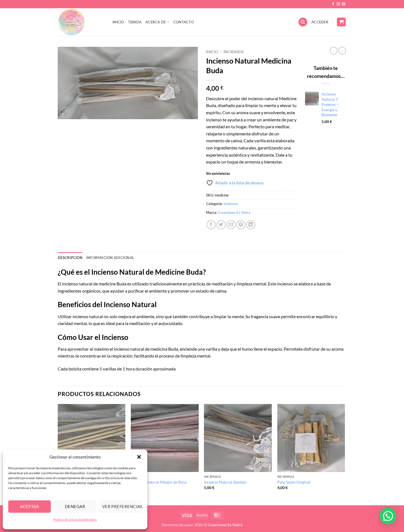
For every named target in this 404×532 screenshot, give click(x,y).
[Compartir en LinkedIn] (250, 224)
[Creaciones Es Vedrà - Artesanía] (81, 22)
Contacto (183, 22)
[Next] (345, 454)
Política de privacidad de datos (75, 519)
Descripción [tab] (70, 257)
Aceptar (29, 506)
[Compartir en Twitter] (221, 224)
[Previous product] (342, 50)
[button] (139, 457)
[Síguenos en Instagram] (338, 4)
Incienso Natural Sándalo (225, 482)
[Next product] (333, 50)
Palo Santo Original (293, 482)
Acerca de (155, 22)
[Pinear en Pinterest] (240, 224)
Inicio (118, 22)
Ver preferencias (122, 506)
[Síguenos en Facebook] (333, 4)
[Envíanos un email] (343, 4)
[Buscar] (302, 22)
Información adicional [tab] (110, 257)
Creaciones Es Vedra (234, 212)
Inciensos (233, 52)
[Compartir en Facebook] (211, 224)
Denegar (75, 506)
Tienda (135, 22)
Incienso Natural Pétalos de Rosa (159, 482)
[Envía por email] (231, 224)
